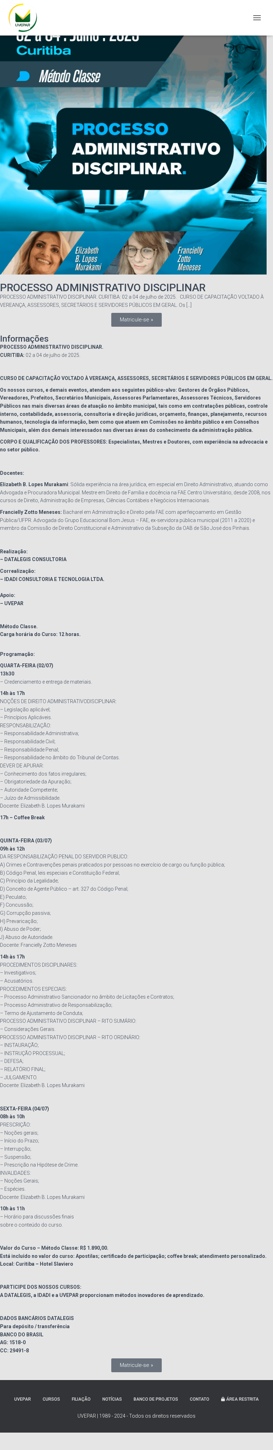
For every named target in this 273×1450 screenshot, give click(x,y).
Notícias (112, 1399)
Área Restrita (242, 1399)
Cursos (51, 1399)
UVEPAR (22, 1399)
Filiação (81, 1399)
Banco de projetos (156, 1399)
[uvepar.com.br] (25, 18)
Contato (199, 1399)
